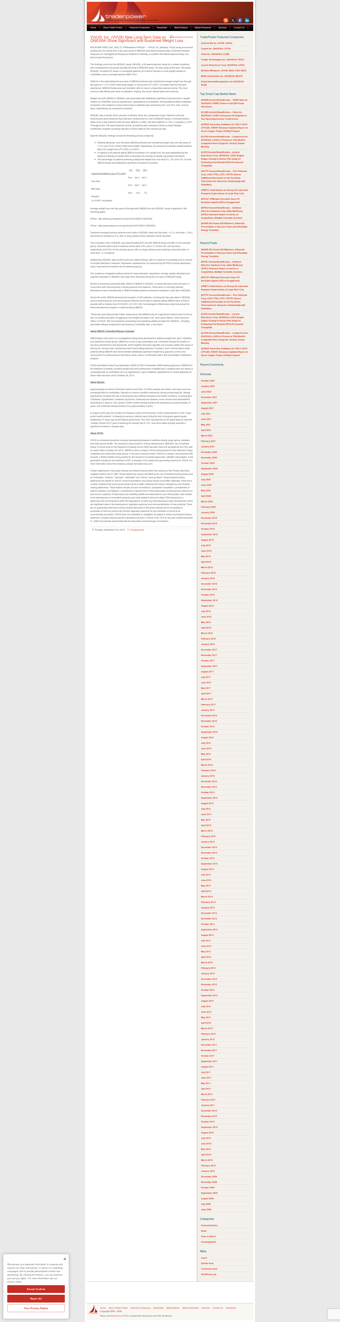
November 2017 (209, 655)
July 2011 (206, 1072)
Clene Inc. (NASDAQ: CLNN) (215, 54)
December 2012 (209, 978)
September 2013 (209, 929)
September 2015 (209, 797)
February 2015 (208, 836)
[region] (36, 1286)
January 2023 (208, 386)
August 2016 (207, 737)
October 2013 (208, 924)
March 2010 (207, 1160)
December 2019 (209, 517)
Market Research (203, 27)
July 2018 (206, 611)
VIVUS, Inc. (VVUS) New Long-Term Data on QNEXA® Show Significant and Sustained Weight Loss (136, 38)
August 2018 (207, 605)
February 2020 (208, 506)
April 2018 (206, 627)
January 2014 (208, 907)
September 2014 (209, 863)
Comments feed (209, 1268)
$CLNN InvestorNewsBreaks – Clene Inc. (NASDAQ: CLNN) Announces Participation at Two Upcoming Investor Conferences (224, 115)
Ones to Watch (208, 1236)
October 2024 (208, 380)
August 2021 (207, 408)
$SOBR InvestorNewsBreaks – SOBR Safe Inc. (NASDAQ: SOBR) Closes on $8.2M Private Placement (224, 103)
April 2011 (206, 1088)
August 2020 (207, 474)
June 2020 (206, 485)
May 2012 (206, 1017)
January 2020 (208, 512)
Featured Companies (139, 27)
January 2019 (208, 578)
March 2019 (207, 567)
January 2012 (208, 1039)
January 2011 (208, 1105)
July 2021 (206, 413)
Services (222, 27)
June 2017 (206, 682)
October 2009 (208, 1187)
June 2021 (206, 419)
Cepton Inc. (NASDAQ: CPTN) (216, 48)
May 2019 (206, 556)
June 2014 (206, 880)
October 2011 (208, 1055)
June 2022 (206, 391)
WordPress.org (208, 1274)
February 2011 (208, 1099)
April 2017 (206, 693)
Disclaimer (231, 1307)
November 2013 (209, 918)
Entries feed (207, 1263)
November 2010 (209, 1116)
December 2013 (209, 913)
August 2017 (207, 671)
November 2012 (209, 984)
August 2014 (207, 869)
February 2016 (208, 770)
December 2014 (209, 847)
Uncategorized (137, 529)
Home (93, 27)
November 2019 (209, 523)
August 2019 (207, 539)
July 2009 (206, 1204)
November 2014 (209, 852)
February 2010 (208, 1165)
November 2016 (209, 721)
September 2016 (209, 732)
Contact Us (239, 27)
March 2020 (207, 501)
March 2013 (207, 962)
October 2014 (208, 858)
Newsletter (162, 27)
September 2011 (209, 1061)
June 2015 (206, 814)
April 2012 (206, 1022)
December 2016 (209, 715)
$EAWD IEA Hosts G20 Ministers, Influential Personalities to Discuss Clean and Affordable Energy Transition (224, 227)
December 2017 (209, 649)
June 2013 (206, 946)
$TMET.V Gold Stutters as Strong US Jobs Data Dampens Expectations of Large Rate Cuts (224, 191)
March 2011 (207, 1094)
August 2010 (207, 1132)
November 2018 (209, 589)
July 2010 (206, 1138)
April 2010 (206, 1154)
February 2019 (208, 572)
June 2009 (206, 1209)
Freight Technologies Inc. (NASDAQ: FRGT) (222, 59)
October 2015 (208, 792)
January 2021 (208, 446)
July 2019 (206, 545)
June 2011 (206, 1077)
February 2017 (208, 704)
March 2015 (207, 830)
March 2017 (207, 699)
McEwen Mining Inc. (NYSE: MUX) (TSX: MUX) (223, 70)
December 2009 (209, 1176)
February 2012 (208, 1033)
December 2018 (209, 583)
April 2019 (206, 561)
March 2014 (207, 896)
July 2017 (206, 677)
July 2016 (206, 742)
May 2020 (206, 490)
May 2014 (206, 885)
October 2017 (208, 660)
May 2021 (206, 424)
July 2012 (206, 1006)
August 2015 (207, 803)
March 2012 (207, 1028)
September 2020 (209, 468)
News (204, 1230)
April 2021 (206, 430)
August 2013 (207, 935)
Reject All (36, 1298)
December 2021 (209, 397)
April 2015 (206, 825)
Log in (204, 1257)
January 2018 (208, 644)
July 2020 (206, 479)
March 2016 (207, 764)
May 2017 (206, 688)
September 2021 (209, 402)
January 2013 (208, 973)
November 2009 (209, 1182)
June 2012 (206, 1011)
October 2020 (208, 463)
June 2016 (206, 748)
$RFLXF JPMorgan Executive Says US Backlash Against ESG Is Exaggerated (220, 200)
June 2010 (206, 1143)
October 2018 (208, 594)
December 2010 (209, 1110)
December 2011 (209, 1044)
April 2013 (206, 957)
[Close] (65, 1259)
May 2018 (206, 622)
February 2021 (208, 441)
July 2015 (206, 808)
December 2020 (209, 452)
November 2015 (209, 786)
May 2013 (206, 951)
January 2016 (208, 775)
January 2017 (208, 710)
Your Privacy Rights (36, 1308)
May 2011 (206, 1083)
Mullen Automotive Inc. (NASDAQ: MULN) (222, 76)
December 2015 (209, 781)
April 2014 (206, 891)
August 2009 (207, 1198)
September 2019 (209, 534)
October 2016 (208, 726)
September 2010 (209, 1127)
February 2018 (208, 638)
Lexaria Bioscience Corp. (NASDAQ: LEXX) (223, 65)
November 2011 (209, 1050)
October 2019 (208, 528)
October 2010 (208, 1121)
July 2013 (206, 940)
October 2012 (208, 989)
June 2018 (206, 616)
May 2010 (206, 1149)
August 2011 (207, 1066)
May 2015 (206, 819)
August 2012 (207, 1000)
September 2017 (209, 666)
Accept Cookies (36, 1289)
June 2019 (206, 550)
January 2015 (208, 841)
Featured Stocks (209, 1225)
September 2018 (209, 600)
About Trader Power (112, 27)
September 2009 (209, 1193)
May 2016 (206, 753)
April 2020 (206, 495)
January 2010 (208, 1171)
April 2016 (206, 759)
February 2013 (208, 968)
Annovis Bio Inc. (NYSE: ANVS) (216, 43)
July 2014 (206, 874)
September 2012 (209, 995)
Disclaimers (116, 1315)
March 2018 (207, 633)
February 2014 (208, 902)
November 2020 (209, 457)
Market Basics (181, 27)
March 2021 (207, 435)
